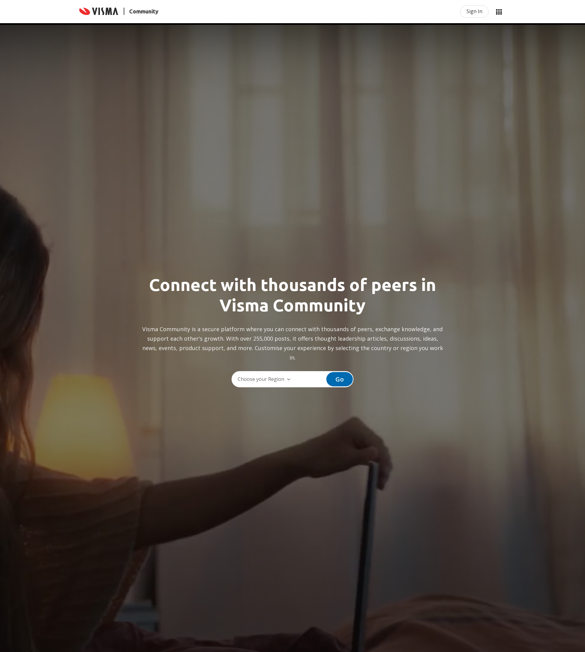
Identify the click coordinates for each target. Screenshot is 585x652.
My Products (499, 12)
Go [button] (339, 379)
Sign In (474, 11)
